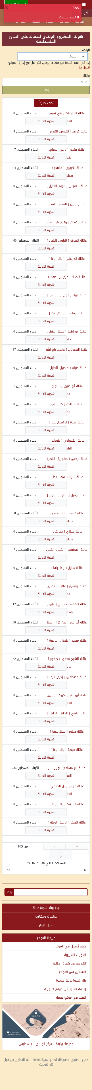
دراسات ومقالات (46, 917)
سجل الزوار (46, 925)
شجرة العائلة (46, 121)
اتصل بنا (84, 67)
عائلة (86, 75)
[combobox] (53, 56)
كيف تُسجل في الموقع (70, 946)
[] (58, 131)
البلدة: (85, 50)
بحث (46, 90)
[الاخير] (61, 857)
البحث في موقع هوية (71, 998)
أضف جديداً (46, 103)
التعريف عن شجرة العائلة (69, 963)
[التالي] (61, 852)
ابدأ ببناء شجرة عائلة (46, 908)
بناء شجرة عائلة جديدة (71, 981)
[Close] (6, 7)
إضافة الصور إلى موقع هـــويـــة (65, 989)
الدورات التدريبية (75, 955)
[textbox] (50, 56)
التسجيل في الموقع (72, 972)
